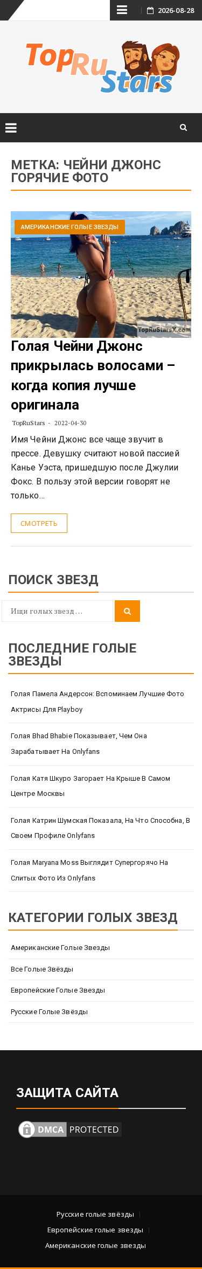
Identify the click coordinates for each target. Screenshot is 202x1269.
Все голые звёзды (42, 969)
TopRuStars (28, 423)
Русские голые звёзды (49, 1012)
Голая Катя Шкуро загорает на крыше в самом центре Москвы (90, 786)
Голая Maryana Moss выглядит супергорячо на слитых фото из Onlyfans (89, 870)
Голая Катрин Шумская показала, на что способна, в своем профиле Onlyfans (100, 828)
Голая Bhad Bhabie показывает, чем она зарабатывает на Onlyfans (79, 743)
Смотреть (39, 523)
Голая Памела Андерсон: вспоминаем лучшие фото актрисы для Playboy (98, 701)
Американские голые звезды (70, 227)
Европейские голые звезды (58, 990)
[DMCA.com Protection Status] (70, 1129)
